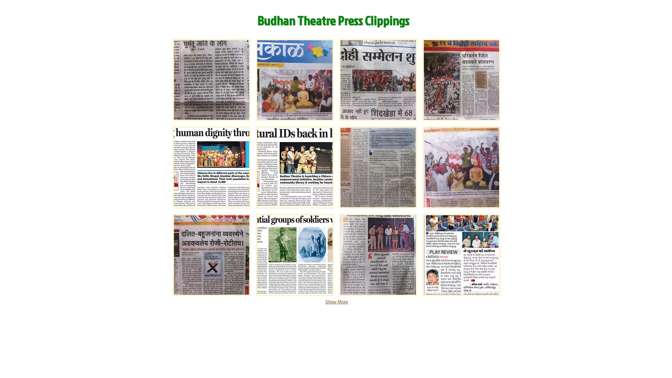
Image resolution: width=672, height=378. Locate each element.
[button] (212, 80)
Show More (336, 301)
